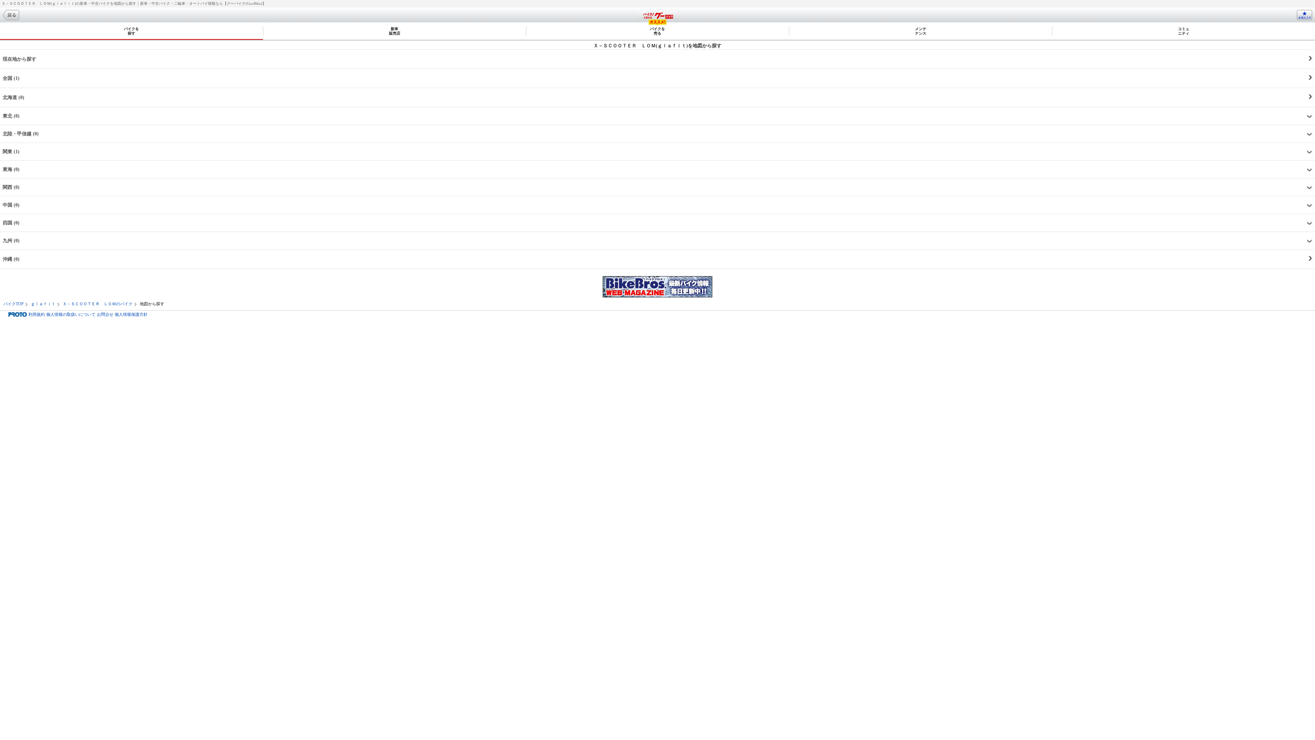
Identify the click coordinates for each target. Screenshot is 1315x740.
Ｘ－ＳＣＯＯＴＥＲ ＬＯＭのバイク (98, 303)
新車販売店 (394, 31)
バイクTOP (13, 303)
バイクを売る (657, 31)
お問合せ (105, 314)
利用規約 (36, 314)
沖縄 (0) (11, 259)
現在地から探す (19, 59)
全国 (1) (11, 78)
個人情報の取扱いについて (71, 314)
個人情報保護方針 (131, 314)
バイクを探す (131, 31)
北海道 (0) (13, 97)
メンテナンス (920, 31)
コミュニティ (1183, 31)
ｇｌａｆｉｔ (43, 303)
